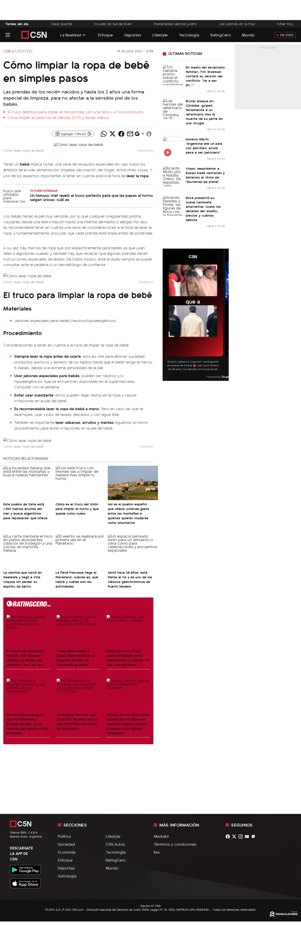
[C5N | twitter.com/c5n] (235, 836)
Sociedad (66, 844)
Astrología (67, 875)
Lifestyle (159, 34)
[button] (149, 133)
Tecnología (189, 34)
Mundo (248, 34)
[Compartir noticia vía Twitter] (112, 133)
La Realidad (70, 35)
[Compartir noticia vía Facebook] (121, 133)
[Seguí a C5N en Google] (137, 135)
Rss (157, 852)
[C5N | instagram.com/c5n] (241, 836)
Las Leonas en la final (237, 23)
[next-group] (226, 315)
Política (64, 836)
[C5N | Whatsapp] (254, 836)
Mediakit (161, 836)
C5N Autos (115, 844)
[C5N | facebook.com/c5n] (229, 836)
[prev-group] (165, 315)
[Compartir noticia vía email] (130, 133)
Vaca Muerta (61, 23)
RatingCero (220, 34)
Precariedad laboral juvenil (175, 23)
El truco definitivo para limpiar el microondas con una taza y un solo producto (75, 111)
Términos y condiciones (175, 844)
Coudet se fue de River (113, 23)
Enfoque (105, 34)
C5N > (8, 51)
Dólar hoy (285, 23)
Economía (66, 852)
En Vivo (286, 34)
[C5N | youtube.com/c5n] (248, 836)
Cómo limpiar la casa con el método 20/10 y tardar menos (58, 117)
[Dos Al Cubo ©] (284, 915)
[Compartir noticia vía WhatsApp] (103, 133)
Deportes (132, 34)
